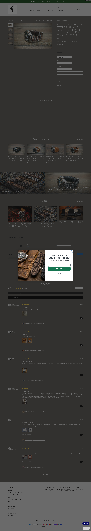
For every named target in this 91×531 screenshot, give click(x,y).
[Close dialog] (72, 252)
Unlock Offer (59, 269)
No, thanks (59, 277)
